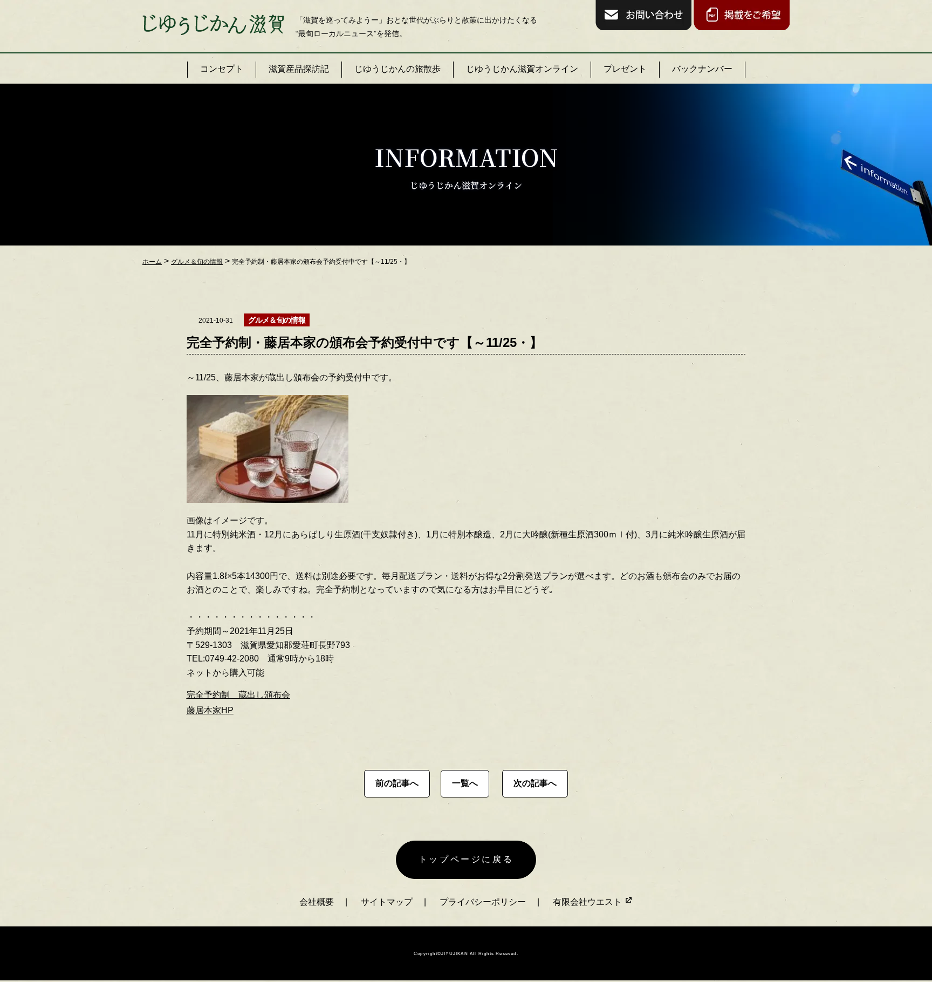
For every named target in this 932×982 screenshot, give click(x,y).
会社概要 (316, 901)
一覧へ (465, 783)
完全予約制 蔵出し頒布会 (238, 694)
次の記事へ (535, 783)
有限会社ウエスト (588, 901)
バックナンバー (702, 68)
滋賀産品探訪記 (299, 68)
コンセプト (221, 68)
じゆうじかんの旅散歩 (397, 68)
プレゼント (625, 68)
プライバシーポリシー (483, 901)
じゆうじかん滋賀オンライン (522, 68)
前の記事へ (397, 783)
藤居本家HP (210, 710)
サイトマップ (387, 901)
